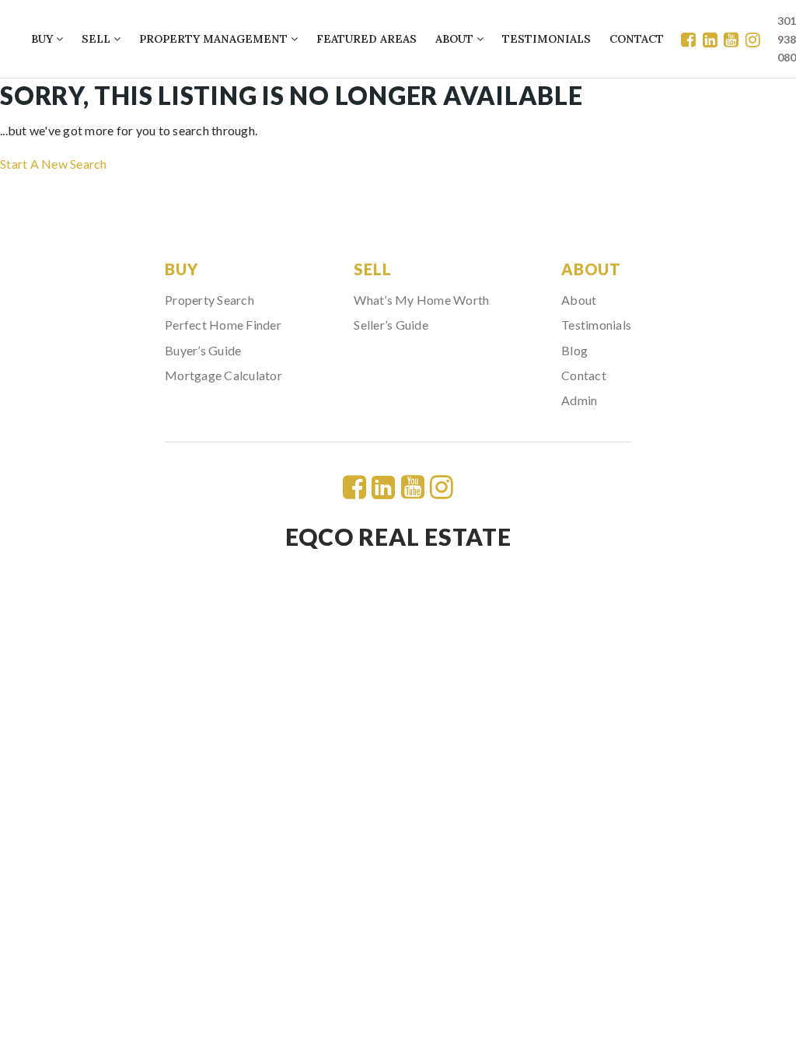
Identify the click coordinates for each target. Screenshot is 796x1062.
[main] (398, 126)
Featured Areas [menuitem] (366, 39)
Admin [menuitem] (579, 400)
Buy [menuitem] (43, 39)
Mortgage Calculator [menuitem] (223, 375)
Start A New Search (53, 163)
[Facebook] (688, 39)
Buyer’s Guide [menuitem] (203, 350)
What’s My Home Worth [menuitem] (421, 299)
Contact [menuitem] (636, 39)
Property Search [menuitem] (209, 299)
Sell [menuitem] (97, 39)
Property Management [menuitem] (215, 39)
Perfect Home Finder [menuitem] (223, 324)
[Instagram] (752, 39)
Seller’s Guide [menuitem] (391, 324)
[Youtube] (731, 39)
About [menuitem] (456, 39)
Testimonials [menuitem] (546, 39)
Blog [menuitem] (574, 350)
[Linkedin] (710, 39)
